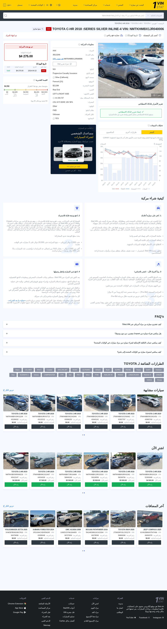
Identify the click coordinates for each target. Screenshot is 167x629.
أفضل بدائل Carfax (66, 621)
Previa (159, 380)
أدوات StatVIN (68, 608)
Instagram (157, 617)
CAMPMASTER (49, 375)
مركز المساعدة (44, 608)
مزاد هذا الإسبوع (92, 616)
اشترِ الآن (95, 604)
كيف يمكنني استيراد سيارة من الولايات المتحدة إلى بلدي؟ (139, 352)
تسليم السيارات (68, 616)
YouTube (129, 617)
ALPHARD (86, 370)
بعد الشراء (46, 616)
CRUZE (159, 375)
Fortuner (159, 370)
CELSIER (28, 370)
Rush (108, 370)
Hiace (17, 370)
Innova (36, 375)
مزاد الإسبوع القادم (91, 621)
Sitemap (46, 625)
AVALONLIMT (62, 370)
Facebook (143, 617)
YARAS (149, 380)
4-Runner (147, 375)
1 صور (158, 95)
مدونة (75, 5)
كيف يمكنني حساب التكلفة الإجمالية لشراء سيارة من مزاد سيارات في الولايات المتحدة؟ (127, 343)
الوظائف (120, 612)
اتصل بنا (120, 608)
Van (70, 375)
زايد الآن (149, 427)
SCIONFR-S (24, 375)
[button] (154, 16)
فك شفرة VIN (68, 612)
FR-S (78, 375)
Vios (13, 375)
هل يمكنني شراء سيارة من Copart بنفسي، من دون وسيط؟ (138, 333)
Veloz (88, 375)
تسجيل (19, 5)
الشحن (120, 5)
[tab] (84, 492)
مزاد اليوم (95, 608)
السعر (152, 132)
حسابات (71, 604)
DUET (148, 370)
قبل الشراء (46, 612)
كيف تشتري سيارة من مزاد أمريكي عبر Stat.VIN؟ (141, 324)
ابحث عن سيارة (75, 166)
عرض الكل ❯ (8, 390)
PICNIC (128, 370)
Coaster (49, 370)
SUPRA (117, 370)
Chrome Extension (15, 604)
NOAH (75, 370)
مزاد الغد (95, 612)
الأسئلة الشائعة (44, 604)
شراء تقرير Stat (63, 64)
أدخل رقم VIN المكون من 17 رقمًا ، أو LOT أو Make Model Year (123, 15)
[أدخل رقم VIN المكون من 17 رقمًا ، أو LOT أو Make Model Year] (5, 15)
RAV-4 (39, 370)
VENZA (98, 370)
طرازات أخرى (131, 132)
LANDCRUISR (133, 375)
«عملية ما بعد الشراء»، (17, 300)
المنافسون (110, 132)
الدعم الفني (45, 621)
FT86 (97, 375)
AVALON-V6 (108, 375)
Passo (138, 370)
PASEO (120, 375)
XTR (62, 375)
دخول (8, 5)
